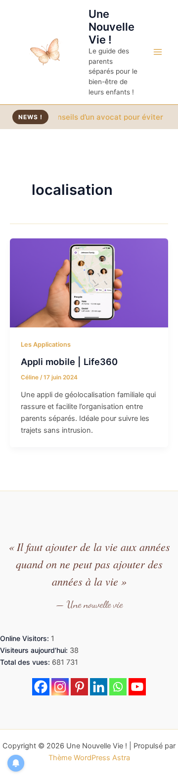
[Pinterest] (79, 686)
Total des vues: (26, 662)
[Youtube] (137, 686)
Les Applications (46, 344)
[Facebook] (40, 686)
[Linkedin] (98, 686)
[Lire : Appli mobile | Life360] (89, 282)
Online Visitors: (25, 638)
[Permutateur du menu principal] (157, 52)
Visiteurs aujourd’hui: (35, 650)
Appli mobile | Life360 (69, 361)
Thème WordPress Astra (89, 757)
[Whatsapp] (118, 686)
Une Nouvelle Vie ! (111, 26)
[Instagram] (60, 686)
